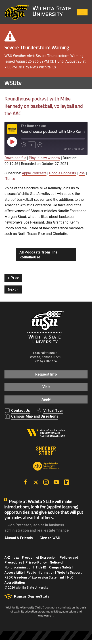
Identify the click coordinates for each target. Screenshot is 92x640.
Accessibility (13, 572)
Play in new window (44, 158)
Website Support (69, 572)
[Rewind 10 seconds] (23, 144)
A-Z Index (11, 557)
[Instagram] (46, 482)
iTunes (9, 179)
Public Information (40, 572)
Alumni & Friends (18, 538)
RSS (82, 173)
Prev (14, 278)
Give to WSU (50, 538)
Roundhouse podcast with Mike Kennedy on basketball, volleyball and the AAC (43, 106)
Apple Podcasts (34, 173)
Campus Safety (60, 567)
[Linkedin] (66, 482)
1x (30, 144)
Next (12, 289)
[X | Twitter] (35, 482)
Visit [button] (46, 387)
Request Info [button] (46, 374)
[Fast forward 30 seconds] (41, 144)
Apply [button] (46, 399)
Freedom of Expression (39, 557)
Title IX (41, 567)
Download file (15, 158)
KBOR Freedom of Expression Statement (34, 577)
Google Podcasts (62, 173)
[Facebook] (25, 482)
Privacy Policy (36, 562)
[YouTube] (56, 482)
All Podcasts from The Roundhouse (38, 254)
